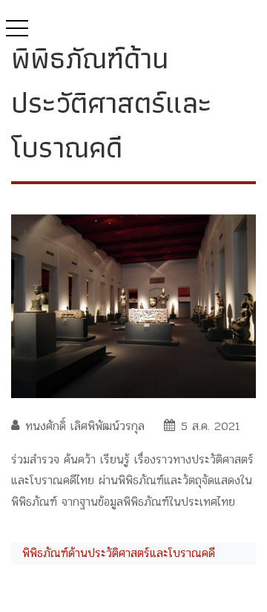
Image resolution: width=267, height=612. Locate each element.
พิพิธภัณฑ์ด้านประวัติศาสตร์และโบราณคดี (118, 553)
